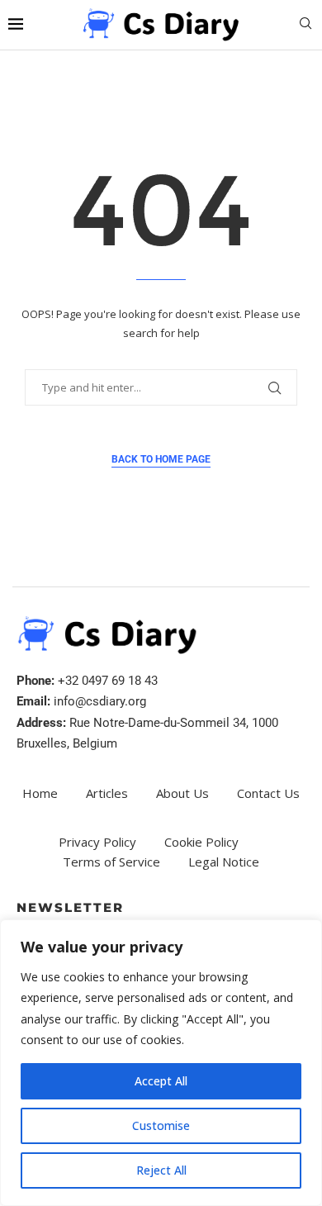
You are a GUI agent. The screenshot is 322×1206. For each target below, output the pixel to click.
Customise (161, 1125)
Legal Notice (223, 861)
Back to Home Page (161, 459)
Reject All (161, 1170)
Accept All (161, 1081)
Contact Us (268, 793)
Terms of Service (111, 861)
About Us (182, 793)
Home (40, 793)
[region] (161, 1062)
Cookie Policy (201, 841)
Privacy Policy (97, 841)
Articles (107, 793)
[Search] (305, 25)
